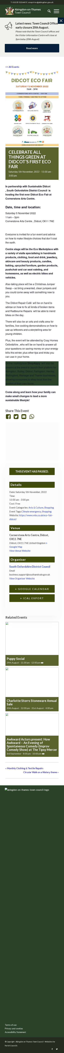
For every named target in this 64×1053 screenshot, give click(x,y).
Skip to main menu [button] (32, 839)
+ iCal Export (32, 598)
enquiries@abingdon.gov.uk (40, 2)
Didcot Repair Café (21, 303)
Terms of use (10, 1025)
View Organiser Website (22, 578)
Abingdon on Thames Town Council (29, 1042)
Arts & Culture (36, 507)
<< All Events (12, 66)
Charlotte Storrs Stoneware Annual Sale (32, 702)
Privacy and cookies (14, 1028)
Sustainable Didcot (39, 186)
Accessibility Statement (15, 1032)
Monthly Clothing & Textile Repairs (24, 768)
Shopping (49, 507)
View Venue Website (19, 550)
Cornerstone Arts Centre (18, 221)
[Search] (48, 11)
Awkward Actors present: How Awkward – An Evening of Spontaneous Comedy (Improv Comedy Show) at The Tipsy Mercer (32, 744)
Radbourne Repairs (21, 311)
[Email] (24, 416)
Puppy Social (16, 658)
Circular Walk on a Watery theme (41, 772)
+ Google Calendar (32, 588)
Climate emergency (31, 511)
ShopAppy (33, 363)
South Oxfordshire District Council (27, 190)
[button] (55, 11)
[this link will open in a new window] (8, 416)
